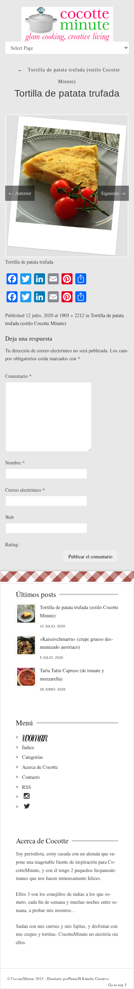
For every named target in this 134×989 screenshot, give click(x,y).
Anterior (20, 193)
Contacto (31, 777)
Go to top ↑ (117, 984)
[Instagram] (26, 797)
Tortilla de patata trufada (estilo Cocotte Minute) (79, 611)
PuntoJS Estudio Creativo (88, 978)
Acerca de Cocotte (40, 767)
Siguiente (113, 193)
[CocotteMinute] (67, 24)
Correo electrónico (25, 490)
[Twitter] (27, 807)
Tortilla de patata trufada (67, 93)
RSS (26, 787)
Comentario (18, 376)
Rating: (12, 544)
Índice (28, 747)
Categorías (32, 757)
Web (9, 517)
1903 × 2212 (71, 315)
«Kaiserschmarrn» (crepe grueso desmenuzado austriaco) (76, 643)
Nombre (15, 462)
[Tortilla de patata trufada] (67, 185)
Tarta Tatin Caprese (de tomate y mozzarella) (72, 674)
